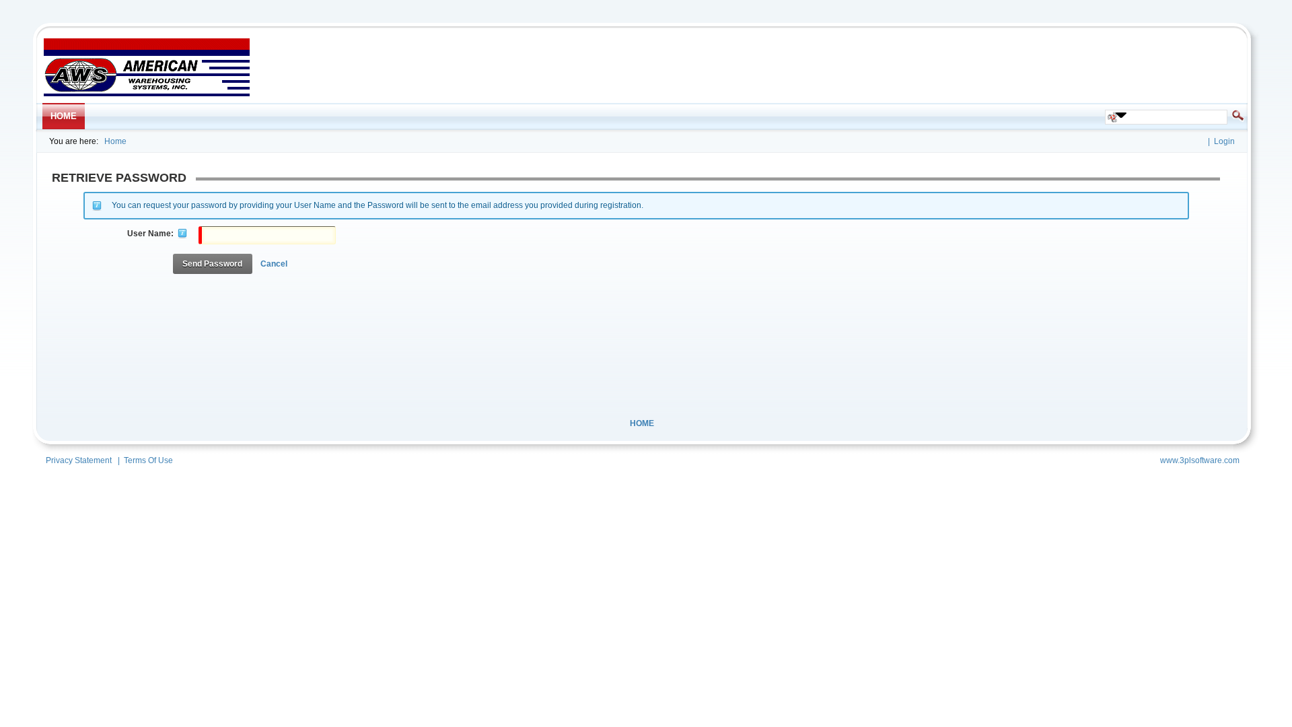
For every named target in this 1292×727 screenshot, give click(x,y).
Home (115, 141)
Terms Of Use (148, 460)
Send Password (212, 264)
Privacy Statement (79, 460)
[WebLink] (147, 93)
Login (1224, 141)
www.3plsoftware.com (1200, 460)
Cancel (273, 264)
